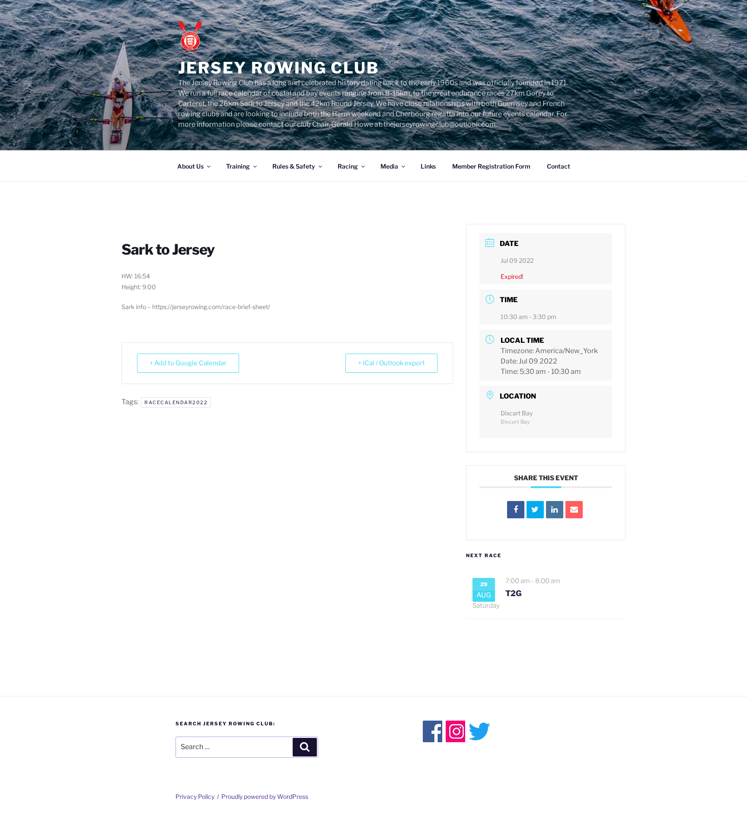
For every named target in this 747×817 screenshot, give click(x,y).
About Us (190, 166)
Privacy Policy (195, 796)
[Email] (574, 509)
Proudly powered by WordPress (264, 796)
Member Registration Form (491, 166)
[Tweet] (535, 509)
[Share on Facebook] (515, 509)
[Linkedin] (554, 509)
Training (238, 166)
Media (389, 166)
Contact (558, 166)
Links (428, 166)
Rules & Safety (293, 166)
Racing (348, 166)
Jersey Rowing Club (278, 67)
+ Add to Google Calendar (188, 363)
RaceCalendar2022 (176, 402)
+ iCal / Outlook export (391, 363)
